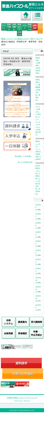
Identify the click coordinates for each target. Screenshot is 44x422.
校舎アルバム (30, 27)
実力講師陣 (36, 322)
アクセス (4, 27)
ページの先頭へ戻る (26, 162)
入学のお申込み (22, 373)
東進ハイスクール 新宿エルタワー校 (17, 39)
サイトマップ (32, 398)
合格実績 (8, 333)
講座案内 (22, 322)
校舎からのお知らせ (19, 29)
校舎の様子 (9, 27)
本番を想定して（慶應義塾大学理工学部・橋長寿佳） (37, 90)
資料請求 (35, 27)
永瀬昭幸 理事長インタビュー (16, 398)
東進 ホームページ (26, 18)
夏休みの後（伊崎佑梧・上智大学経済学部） (37, 65)
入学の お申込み (40, 28)
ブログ (24, 27)
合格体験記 (14, 27)
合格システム (8, 322)
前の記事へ (18, 156)
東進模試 (22, 333)
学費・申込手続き (36, 333)
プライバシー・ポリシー (22, 400)
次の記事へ (28, 156)
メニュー (37, 18)
